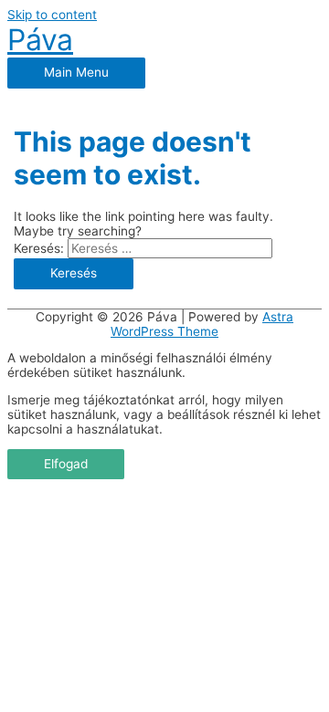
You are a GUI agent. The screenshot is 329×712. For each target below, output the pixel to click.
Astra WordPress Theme (202, 324)
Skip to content (52, 14)
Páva (40, 40)
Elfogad (66, 463)
